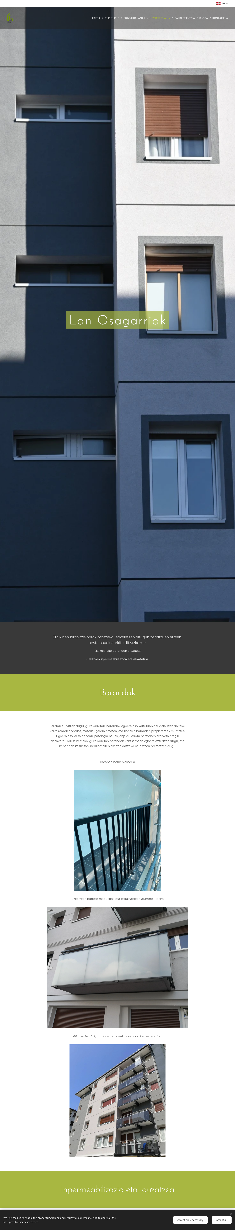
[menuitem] (96, 18)
